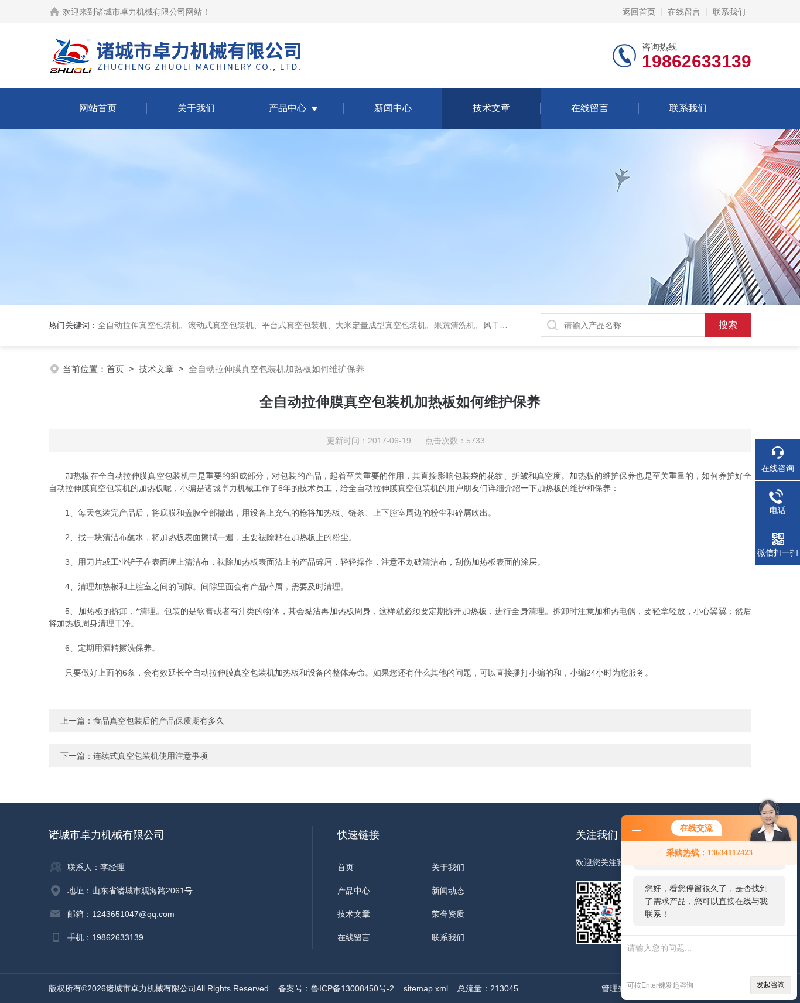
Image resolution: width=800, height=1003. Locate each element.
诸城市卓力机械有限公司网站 (148, 11)
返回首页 (639, 11)
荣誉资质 (448, 914)
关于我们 (196, 108)
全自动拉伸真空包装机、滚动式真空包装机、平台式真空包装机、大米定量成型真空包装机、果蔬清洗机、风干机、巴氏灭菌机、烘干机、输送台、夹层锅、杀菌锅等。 (401, 325)
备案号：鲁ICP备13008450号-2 (336, 988)
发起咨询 (771, 985)
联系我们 (729, 11)
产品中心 (287, 108)
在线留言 (684, 11)
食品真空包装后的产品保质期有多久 (158, 720)
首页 (115, 369)
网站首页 (98, 108)
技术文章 (491, 108)
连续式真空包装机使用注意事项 (150, 755)
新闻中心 (393, 108)
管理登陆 (617, 988)
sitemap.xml (426, 988)
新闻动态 (448, 890)
